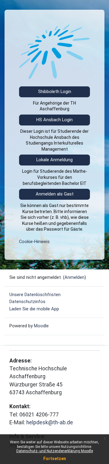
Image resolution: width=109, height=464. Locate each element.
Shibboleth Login (54, 91)
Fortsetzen (54, 458)
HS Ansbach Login (54, 119)
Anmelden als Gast (55, 194)
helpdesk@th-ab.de (49, 422)
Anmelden (74, 277)
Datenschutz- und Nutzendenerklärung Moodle (54, 451)
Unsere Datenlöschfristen (35, 294)
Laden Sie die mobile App (34, 309)
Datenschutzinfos (27, 301)
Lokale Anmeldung (54, 159)
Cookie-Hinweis (34, 241)
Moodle (41, 326)
